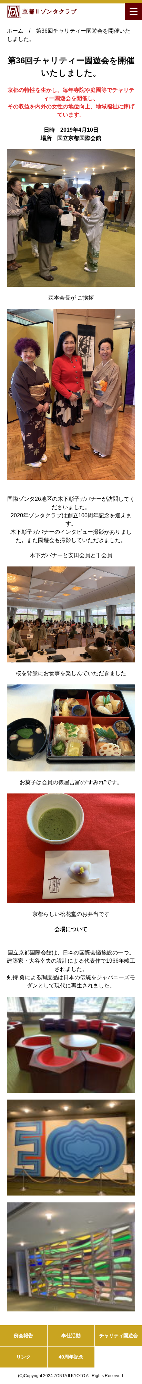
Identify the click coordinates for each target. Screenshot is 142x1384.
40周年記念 (71, 1357)
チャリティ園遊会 (118, 1335)
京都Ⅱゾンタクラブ (49, 11)
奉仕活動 (71, 1335)
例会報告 (23, 1335)
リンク (23, 1357)
